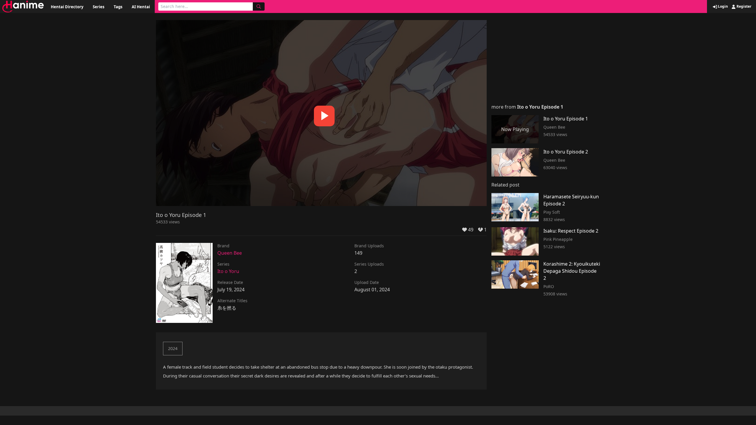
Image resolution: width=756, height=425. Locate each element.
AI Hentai (141, 6)
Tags (118, 6)
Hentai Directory (67, 6)
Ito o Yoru (228, 271)
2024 (172, 348)
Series (98, 6)
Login (722, 6)
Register (743, 6)
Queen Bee (229, 253)
